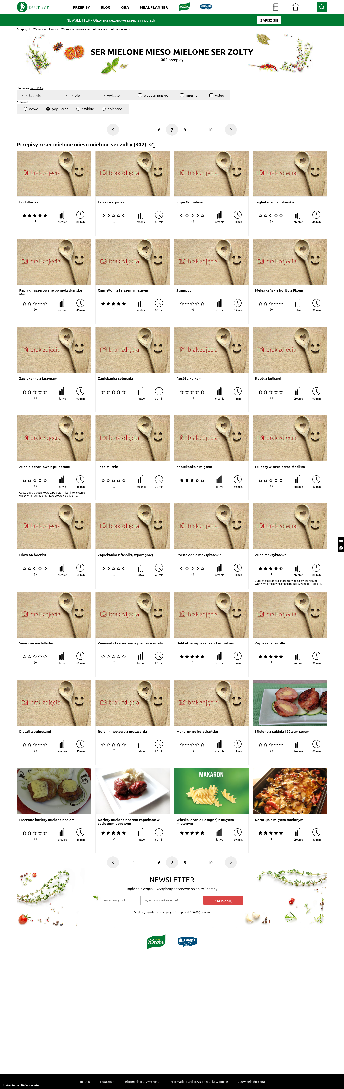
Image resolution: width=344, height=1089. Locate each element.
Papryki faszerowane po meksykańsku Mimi (50, 292)
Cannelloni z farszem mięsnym (123, 290)
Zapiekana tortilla (270, 643)
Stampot (183, 290)
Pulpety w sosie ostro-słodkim (280, 467)
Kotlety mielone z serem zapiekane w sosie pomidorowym (129, 821)
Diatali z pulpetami (35, 731)
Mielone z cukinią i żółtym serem (282, 731)
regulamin (107, 1081)
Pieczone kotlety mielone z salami (47, 820)
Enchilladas (28, 202)
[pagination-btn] (113, 130)
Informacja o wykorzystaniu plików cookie (199, 1081)
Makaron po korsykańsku (197, 731)
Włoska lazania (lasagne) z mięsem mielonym (205, 821)
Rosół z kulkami (189, 378)
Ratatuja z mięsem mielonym (279, 820)
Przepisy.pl (23, 29)
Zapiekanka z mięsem (194, 467)
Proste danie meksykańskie (199, 555)
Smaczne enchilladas (36, 643)
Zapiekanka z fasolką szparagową (126, 555)
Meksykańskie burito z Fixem (279, 290)
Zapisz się (223, 900)
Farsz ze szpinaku (112, 202)
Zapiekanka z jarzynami (38, 378)
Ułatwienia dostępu (251, 1081)
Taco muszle (108, 467)
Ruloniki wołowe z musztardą (122, 731)
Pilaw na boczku (32, 555)
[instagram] (341, 548)
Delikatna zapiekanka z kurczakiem (205, 643)
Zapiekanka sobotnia (115, 378)
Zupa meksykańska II (272, 555)
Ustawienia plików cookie (21, 1085)
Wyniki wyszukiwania (45, 29)
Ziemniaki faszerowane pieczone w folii (130, 643)
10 (210, 129)
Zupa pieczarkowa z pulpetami (44, 467)
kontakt (84, 1081)
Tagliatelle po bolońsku (274, 202)
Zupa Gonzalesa (189, 202)
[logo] (34, 7)
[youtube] (341, 540)
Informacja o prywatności (142, 1081)
